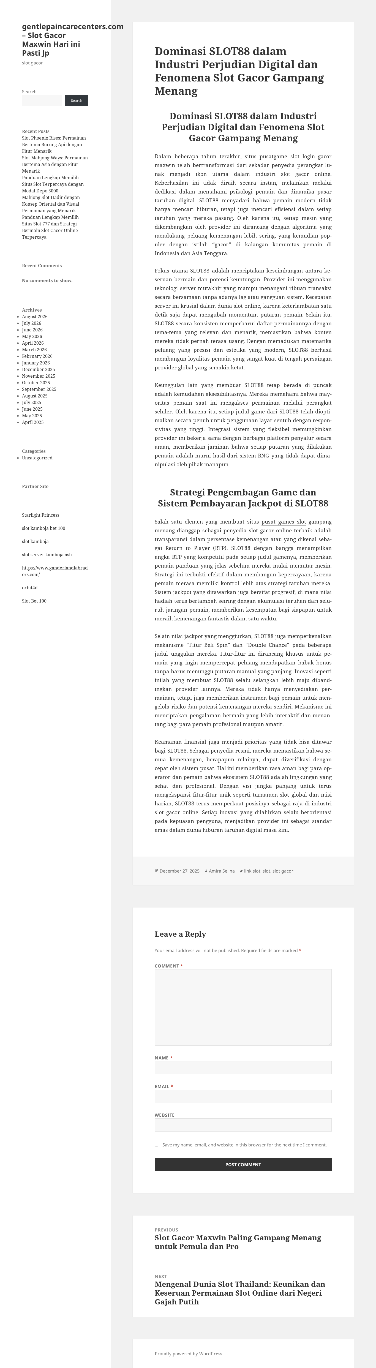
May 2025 (32, 416)
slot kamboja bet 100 (43, 528)
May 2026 (32, 336)
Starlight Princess (40, 515)
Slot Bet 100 (34, 601)
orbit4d (30, 588)
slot (266, 871)
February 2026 (37, 356)
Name (164, 1058)
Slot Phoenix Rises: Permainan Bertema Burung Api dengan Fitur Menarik (54, 144)
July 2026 (31, 323)
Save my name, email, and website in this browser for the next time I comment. (244, 1145)
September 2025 (39, 389)
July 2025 (31, 402)
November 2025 (38, 376)
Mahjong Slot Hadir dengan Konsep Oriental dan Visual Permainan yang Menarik (51, 204)
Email (164, 1086)
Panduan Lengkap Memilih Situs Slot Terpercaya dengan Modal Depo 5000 (53, 184)
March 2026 (34, 350)
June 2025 (32, 409)
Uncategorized (37, 458)
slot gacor (283, 871)
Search (29, 92)
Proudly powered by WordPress (188, 1354)
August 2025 (35, 396)
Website (165, 1115)
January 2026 (36, 363)
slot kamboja (35, 541)
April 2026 (33, 343)
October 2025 (36, 383)
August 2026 (35, 317)
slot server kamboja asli (47, 555)
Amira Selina (222, 871)
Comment (169, 966)
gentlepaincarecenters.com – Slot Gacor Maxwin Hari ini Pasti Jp (73, 39)
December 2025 (38, 369)
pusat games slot (283, 521)
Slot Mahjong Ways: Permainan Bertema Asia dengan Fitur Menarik (55, 164)
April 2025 (33, 422)
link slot (252, 871)
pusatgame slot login (287, 156)
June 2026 (32, 330)
